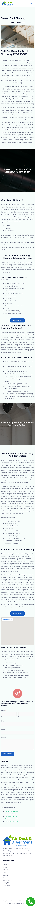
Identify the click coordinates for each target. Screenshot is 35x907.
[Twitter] (6, 888)
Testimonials (6, 885)
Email (3, 721)
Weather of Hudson (11, 816)
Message (4, 737)
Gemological (6, 880)
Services (5, 867)
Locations (6, 872)
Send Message (7, 753)
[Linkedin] (13, 888)
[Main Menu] (31, 3)
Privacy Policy (7, 883)
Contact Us (6, 864)
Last (19, 717)
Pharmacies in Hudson (11, 819)
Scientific (5, 875)
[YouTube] (11, 888)
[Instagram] (9, 888)
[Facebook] (4, 888)
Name (3, 710)
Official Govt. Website (11, 811)
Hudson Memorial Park (12, 821)
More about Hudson (11, 814)
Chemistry (6, 878)
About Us (5, 869)
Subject (4, 729)
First (2, 717)
